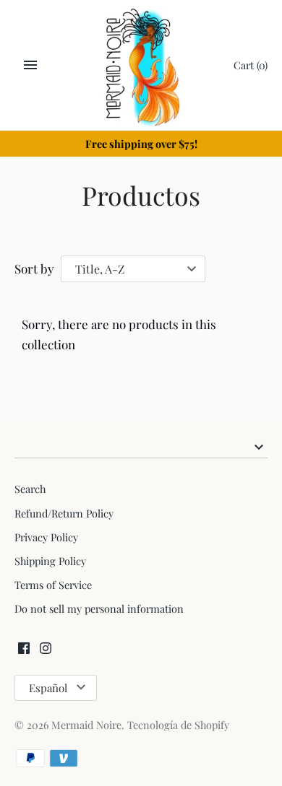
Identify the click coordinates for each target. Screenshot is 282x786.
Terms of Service (53, 584)
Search (30, 488)
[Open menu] (30, 65)
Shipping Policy (50, 561)
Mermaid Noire (86, 724)
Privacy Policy (46, 537)
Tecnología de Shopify (178, 724)
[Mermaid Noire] (141, 66)
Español (48, 688)
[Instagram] (45, 651)
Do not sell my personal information (99, 608)
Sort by (34, 268)
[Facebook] (24, 651)
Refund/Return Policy (64, 513)
